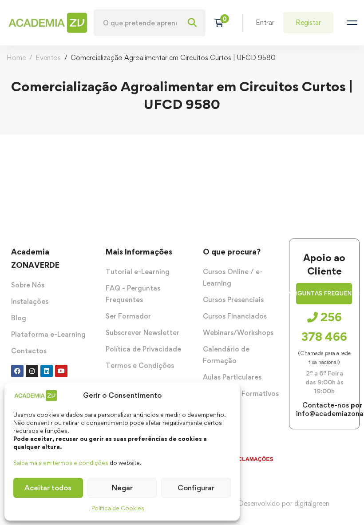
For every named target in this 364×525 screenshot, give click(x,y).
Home (16, 57)
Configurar (196, 487)
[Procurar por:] (150, 23)
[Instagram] (32, 371)
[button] (324, 293)
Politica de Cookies (117, 508)
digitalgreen (311, 503)
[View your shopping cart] (221, 22)
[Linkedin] (46, 371)
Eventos (48, 57)
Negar (122, 487)
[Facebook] (17, 371)
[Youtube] (61, 371)
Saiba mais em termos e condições (60, 462)
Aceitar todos (47, 487)
